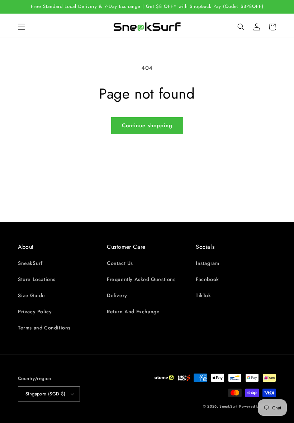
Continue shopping (147, 125)
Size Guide (31, 295)
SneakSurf (30, 263)
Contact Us (120, 263)
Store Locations (37, 279)
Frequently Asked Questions (141, 279)
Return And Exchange (133, 311)
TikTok (203, 295)
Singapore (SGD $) (45, 393)
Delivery (117, 295)
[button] (21, 27)
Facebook (207, 279)
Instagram (207, 263)
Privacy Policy (35, 311)
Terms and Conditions (44, 327)
